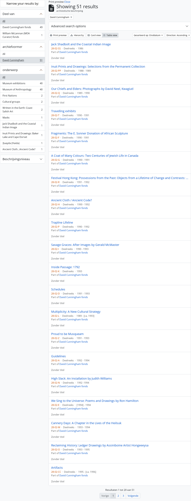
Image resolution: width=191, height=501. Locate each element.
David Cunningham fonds (22, 28)
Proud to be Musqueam (67, 334)
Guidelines (58, 356)
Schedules (58, 289)
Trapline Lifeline (62, 222)
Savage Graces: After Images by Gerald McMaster (85, 245)
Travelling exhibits (63, 111)
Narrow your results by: (22, 3)
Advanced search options (68, 26)
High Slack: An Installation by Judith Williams (81, 378)
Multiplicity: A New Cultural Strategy (75, 311)
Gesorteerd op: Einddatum (147, 35)
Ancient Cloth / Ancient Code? (71, 200)
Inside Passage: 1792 (65, 267)
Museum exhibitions (22, 84)
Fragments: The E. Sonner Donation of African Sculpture (89, 133)
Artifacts (57, 467)
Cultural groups (22, 102)
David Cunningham (22, 60)
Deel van (8, 14)
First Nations (22, 96)
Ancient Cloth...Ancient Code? (22, 150)
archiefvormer (12, 47)
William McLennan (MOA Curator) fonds (22, 35)
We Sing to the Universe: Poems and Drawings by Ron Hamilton (94, 401)
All (4, 21)
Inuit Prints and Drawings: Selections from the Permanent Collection (98, 66)
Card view (95, 35)
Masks (22, 118)
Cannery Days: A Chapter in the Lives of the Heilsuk (86, 423)
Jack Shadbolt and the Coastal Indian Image (22, 125)
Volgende (133, 495)
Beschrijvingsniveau (16, 159)
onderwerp (10, 70)
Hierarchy (78, 35)
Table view (111, 35)
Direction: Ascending (177, 35)
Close (67, 1)
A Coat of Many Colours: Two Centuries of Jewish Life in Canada (94, 155)
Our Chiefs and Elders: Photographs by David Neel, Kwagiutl (92, 89)
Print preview (60, 35)
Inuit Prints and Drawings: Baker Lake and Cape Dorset (22, 135)
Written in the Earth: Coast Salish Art (22, 109)
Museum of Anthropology (22, 90)
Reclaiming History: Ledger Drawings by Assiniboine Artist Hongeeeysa (99, 445)
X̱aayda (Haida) (22, 143)
